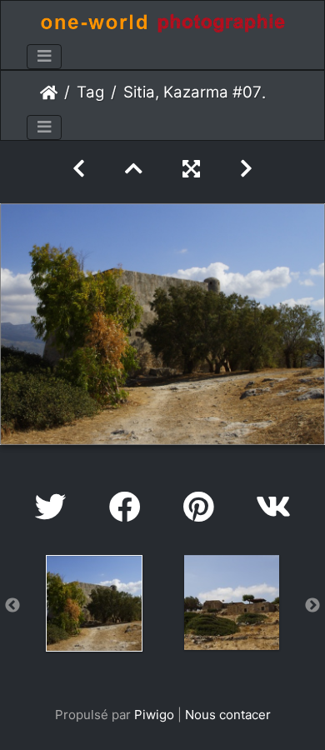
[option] (93, 603)
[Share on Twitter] (55, 507)
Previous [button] (12, 606)
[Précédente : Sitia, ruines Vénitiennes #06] (78, 169)
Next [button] (312, 606)
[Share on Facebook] (129, 507)
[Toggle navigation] (44, 56)
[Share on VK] (273, 507)
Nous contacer (228, 714)
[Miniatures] (133, 169)
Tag (90, 92)
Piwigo (154, 714)
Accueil (49, 92)
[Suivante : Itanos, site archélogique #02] (246, 169)
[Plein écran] (191, 169)
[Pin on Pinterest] (203, 507)
